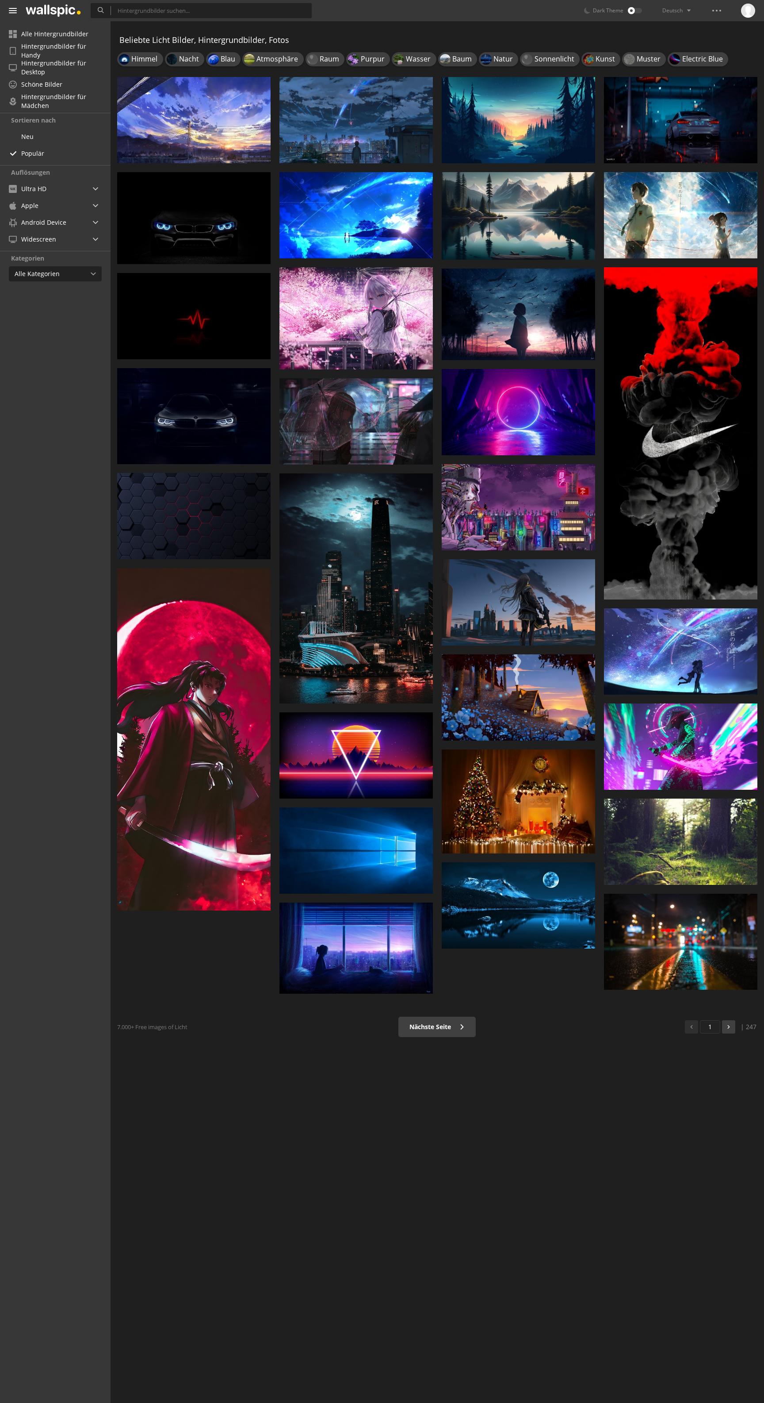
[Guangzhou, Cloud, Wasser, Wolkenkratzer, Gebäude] (356, 588)
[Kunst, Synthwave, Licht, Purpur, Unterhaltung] (356, 755)
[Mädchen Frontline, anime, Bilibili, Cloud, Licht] (518, 602)
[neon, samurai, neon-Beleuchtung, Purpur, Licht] (680, 746)
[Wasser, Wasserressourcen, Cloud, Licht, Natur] (518, 216)
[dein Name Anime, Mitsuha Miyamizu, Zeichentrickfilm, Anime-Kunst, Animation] (680, 215)
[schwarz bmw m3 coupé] (194, 218)
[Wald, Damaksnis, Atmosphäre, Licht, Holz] (680, 842)
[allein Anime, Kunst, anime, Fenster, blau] (356, 948)
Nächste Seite (431, 1026)
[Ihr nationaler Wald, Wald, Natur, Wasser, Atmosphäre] (518, 905)
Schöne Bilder (41, 84)
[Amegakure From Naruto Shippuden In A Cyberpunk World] (518, 507)
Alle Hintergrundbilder (54, 34)
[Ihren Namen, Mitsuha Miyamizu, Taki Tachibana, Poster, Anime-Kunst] (356, 215)
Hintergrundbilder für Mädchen (53, 101)
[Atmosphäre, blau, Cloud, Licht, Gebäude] (518, 697)
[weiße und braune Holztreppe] (356, 850)
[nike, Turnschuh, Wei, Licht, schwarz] (680, 433)
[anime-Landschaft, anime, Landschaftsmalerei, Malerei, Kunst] (194, 120)
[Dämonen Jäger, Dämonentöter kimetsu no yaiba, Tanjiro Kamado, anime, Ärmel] (194, 739)
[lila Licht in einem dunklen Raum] (518, 412)
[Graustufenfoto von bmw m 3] (194, 416)
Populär (32, 153)
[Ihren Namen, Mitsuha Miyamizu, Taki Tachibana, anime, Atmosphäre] (356, 120)
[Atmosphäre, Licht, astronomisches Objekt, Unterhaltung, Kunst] (680, 651)
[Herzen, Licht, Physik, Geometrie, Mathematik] (194, 316)
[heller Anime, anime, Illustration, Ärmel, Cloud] (518, 315)
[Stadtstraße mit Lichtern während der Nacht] (680, 942)
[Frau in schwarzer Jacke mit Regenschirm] (356, 421)
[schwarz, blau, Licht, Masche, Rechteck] (194, 516)
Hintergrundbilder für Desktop (53, 67)
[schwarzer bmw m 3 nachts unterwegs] (680, 120)
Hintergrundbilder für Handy (53, 50)
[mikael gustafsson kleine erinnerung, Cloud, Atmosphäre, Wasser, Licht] (518, 120)
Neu (27, 136)
